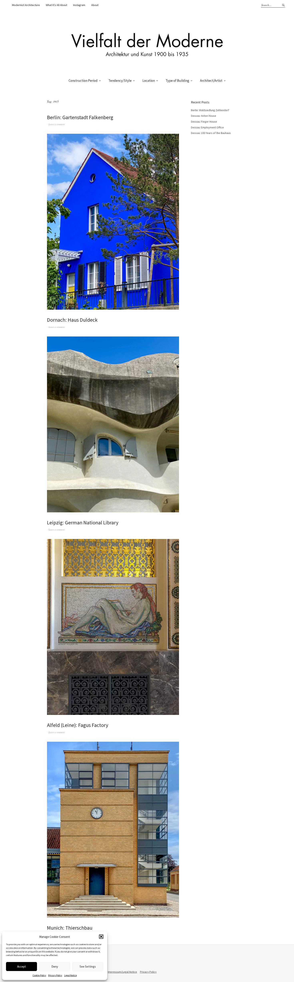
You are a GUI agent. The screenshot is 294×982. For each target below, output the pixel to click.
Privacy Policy (55, 975)
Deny (54, 966)
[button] (101, 937)
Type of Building (177, 80)
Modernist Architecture (26, 5)
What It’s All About (56, 5)
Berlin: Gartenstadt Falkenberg (80, 117)
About (94, 5)
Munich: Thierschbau (69, 927)
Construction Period (83, 80)
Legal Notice (70, 975)
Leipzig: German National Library (82, 522)
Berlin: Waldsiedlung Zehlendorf (210, 110)
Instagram (79, 5)
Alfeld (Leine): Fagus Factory (77, 725)
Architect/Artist (211, 80)
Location (148, 80)
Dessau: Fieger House (204, 121)
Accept (21, 966)
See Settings (88, 966)
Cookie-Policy (39, 975)
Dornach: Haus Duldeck (72, 319)
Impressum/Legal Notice (122, 972)
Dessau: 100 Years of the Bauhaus (211, 133)
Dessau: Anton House (203, 116)
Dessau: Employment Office (207, 127)
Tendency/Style (120, 80)
